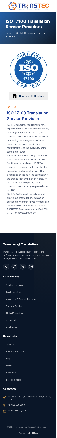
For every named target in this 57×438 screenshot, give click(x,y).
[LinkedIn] (23, 267)
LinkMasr (33, 433)
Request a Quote (13, 380)
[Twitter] (14, 267)
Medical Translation (14, 313)
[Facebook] (6, 267)
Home (9, 33)
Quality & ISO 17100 (15, 351)
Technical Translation (15, 306)
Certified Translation (14, 285)
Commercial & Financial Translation (21, 299)
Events (9, 365)
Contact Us (11, 372)
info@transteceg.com (17, 410)
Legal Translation (13, 292)
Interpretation (12, 320)
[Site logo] (28, 6)
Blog (8, 358)
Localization (11, 327)
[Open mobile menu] (4, 6)
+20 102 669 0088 (16, 405)
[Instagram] (31, 267)
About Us (10, 344)
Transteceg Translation (20, 244)
